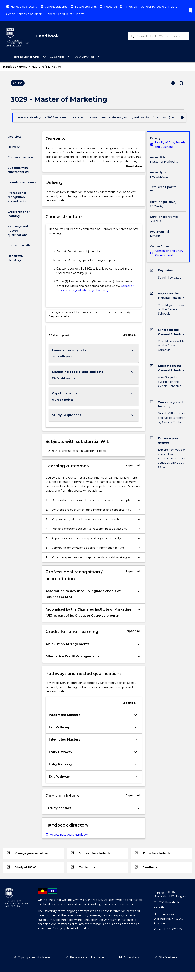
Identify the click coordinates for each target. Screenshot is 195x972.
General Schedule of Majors (159, 6)
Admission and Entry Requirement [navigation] (169, 253)
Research (110, 6)
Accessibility (132, 957)
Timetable (131, 6)
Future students (86, 6)
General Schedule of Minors (24, 14)
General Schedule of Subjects (65, 14)
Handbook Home (15, 66)
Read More (134, 167)
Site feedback (168, 957)
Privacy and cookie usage (87, 957)
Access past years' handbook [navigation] (69, 834)
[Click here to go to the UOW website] (17, 38)
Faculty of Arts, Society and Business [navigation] (170, 144)
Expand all (129, 335)
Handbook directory (24, 6)
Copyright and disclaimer (34, 957)
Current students (56, 6)
